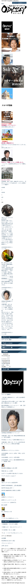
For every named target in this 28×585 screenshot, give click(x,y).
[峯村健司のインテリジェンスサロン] (3, 448)
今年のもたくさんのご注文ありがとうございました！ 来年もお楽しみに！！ (13, 144)
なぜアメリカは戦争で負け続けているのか (12, 473)
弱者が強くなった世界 (7, 471)
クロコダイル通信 (10, 524)
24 (2, 363)
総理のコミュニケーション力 (8, 500)
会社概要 (3, 538)
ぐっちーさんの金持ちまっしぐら (9, 518)
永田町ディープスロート (7, 497)
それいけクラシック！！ (12, 527)
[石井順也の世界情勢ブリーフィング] (12, 431)
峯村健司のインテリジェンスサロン (10, 450)
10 (2, 360)
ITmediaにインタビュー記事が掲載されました (12, 439)
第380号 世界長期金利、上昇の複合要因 (11, 485)
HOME (3, 187)
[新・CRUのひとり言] (3, 510)
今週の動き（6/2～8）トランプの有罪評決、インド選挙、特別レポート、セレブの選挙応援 (7, 307)
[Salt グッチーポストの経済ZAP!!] (3, 481)
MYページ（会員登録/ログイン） (20, 3)
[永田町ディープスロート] (3, 495)
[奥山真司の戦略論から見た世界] (3, 466)
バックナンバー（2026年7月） (9, 502)
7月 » (7, 365)
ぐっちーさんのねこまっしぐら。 (13, 532)
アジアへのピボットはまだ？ (8, 476)
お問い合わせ (4, 545)
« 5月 (2, 365)
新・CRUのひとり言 (6, 262)
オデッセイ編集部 (5, 394)
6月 (2, 197)
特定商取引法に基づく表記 (8, 540)
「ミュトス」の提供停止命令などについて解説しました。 (13, 164)
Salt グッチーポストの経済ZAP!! (9, 482)
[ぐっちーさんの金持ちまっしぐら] (3, 516)
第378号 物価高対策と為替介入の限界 (10, 490)
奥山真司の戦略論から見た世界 (9, 468)
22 (8, 362)
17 (2, 362)
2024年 (3, 192)
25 (3, 363)
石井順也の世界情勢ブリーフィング (7, 301)
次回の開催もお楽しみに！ (8, 125)
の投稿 (4, 345)
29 (8, 363)
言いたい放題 (9, 530)
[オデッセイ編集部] (12, 393)
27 (5, 363)
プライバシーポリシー (7, 543)
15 (8, 360)
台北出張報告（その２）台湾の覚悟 (10, 457)
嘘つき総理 (4, 505)
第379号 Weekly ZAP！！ (7, 488)
